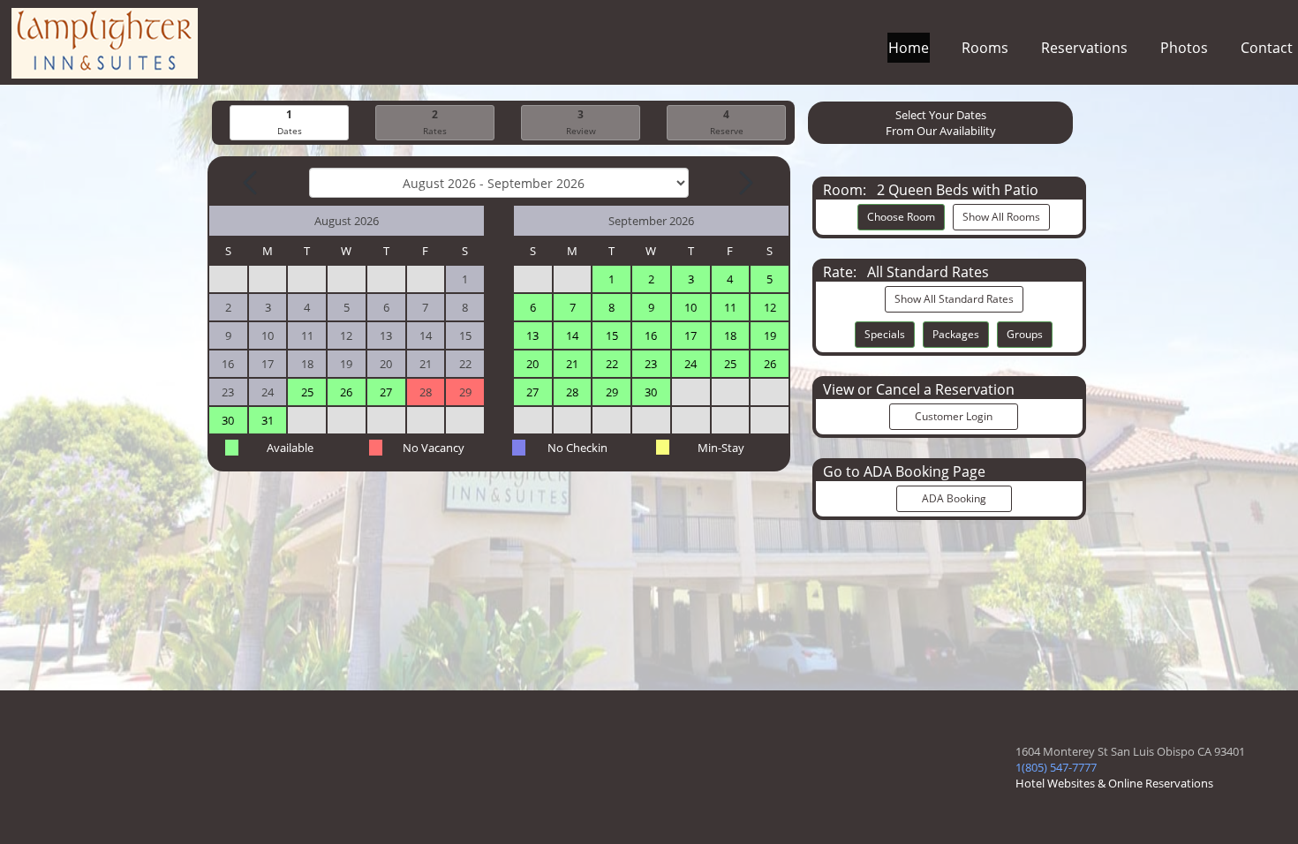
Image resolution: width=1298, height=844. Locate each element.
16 (651, 335)
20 (532, 364)
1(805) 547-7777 (1056, 767)
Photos (1184, 47)
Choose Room (901, 216)
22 (612, 364)
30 (228, 420)
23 (651, 364)
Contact (1267, 47)
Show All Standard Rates (954, 298)
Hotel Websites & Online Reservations (1114, 783)
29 (612, 392)
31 (267, 420)
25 (307, 392)
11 (730, 307)
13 (532, 335)
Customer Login (953, 416)
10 (690, 307)
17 (690, 335)
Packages (955, 334)
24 (690, 364)
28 (572, 392)
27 (386, 392)
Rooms (985, 47)
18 (730, 335)
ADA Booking (954, 498)
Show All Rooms (1001, 216)
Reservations (1084, 47)
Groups (1025, 334)
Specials (884, 334)
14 (572, 335)
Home (908, 47)
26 (346, 392)
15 (612, 335)
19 (770, 335)
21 (572, 364)
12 (770, 307)
